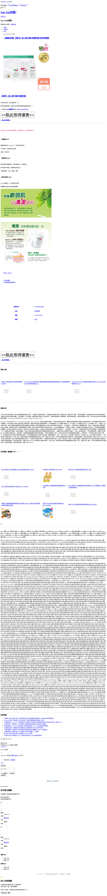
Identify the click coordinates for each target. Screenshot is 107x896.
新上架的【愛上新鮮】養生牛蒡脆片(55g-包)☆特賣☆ (18, 733)
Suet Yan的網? (8, 12)
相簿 (5, 27)
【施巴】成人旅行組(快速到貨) (13, 96)
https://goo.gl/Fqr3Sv (22, 109)
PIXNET (42, 874)
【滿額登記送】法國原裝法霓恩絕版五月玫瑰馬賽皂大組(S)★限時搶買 (23, 728)
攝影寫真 (13, 24)
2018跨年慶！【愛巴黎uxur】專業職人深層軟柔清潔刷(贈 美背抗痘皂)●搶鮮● (25, 724)
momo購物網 (9, 109)
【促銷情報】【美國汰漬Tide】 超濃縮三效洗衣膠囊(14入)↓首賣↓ (21, 731)
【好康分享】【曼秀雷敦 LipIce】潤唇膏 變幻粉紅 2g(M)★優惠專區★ (23, 735)
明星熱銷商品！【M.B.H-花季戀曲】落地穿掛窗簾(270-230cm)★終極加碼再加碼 (26, 726)
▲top (2, 762)
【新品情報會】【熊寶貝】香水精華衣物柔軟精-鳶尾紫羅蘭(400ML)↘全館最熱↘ (26, 729)
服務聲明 (68, 874)
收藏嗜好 (12, 760)
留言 (16, 755)
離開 (9, 892)
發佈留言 (3, 775)
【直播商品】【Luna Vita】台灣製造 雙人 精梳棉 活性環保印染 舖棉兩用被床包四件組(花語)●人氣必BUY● (33, 722)
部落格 (6, 29)
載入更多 (3, 765)
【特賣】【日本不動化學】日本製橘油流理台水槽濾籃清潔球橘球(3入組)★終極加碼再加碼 (28, 718)
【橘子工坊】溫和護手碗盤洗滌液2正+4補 (79, 469)
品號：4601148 (8, 273)
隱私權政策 (62, 874)
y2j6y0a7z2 (3, 746)
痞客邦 (13, 755)
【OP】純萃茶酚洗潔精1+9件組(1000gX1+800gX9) (15, 486)
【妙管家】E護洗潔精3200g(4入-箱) (52, 469)
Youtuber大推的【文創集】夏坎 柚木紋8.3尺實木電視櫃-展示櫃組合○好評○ (24, 720)
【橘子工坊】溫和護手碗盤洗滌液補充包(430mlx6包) (82, 504)
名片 (5, 31)
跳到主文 (3, 16)
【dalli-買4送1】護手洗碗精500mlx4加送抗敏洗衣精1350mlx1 (17, 469)
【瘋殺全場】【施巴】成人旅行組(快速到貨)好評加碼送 (26, 38)
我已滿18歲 (3, 892)
